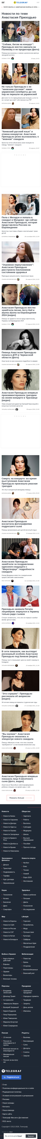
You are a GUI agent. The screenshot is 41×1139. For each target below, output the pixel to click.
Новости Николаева (11, 851)
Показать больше (16, 798)
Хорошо (31, 1136)
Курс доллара (8, 879)
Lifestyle (25, 917)
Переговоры (8, 968)
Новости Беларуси (10, 939)
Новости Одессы (9, 827)
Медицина (27, 831)
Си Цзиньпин (8, 1000)
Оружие (6, 971)
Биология (7, 902)
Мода (25, 928)
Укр (38, 2)
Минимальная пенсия (8, 1055)
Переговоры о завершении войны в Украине (21, 7)
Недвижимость (9, 872)
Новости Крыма (9, 847)
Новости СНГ (8, 932)
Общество (26, 811)
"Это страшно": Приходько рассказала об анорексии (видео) (17, 696)
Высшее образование (28, 839)
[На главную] (20, 2)
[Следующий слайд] (39, 7)
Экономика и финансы (7, 859)
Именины (27, 1011)
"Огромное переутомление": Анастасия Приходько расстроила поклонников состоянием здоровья (18, 269)
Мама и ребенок (29, 895)
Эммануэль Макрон (11, 1003)
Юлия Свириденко (10, 1026)
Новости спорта (28, 858)
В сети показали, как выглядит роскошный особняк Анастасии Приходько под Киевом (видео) (20, 654)
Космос (6, 898)
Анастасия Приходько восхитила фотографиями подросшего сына (17, 524)
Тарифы (6, 876)
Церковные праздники (27, 992)
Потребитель (28, 925)
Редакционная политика (12, 1092)
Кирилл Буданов (9, 1011)
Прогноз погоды (29, 847)
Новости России (9, 928)
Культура (26, 936)
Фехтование (28, 881)
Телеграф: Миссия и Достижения (15, 1118)
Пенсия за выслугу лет (10, 1061)
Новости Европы (10, 921)
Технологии (7, 895)
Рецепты (25, 1033)
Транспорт (7, 868)
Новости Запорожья (11, 834)
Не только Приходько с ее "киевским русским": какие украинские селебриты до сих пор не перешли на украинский (19, 90)
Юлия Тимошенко (10, 1018)
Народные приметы (31, 996)
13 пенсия (7, 1037)
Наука (4, 890)
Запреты (26, 1003)
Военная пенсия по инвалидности (10, 1050)
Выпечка (26, 1037)
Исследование (29, 909)
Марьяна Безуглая (10, 1022)
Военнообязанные (30, 970)
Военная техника (10, 979)
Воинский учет (28, 973)
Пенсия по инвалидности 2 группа (9, 1043)
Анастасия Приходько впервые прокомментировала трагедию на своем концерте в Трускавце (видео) (20, 397)
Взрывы (6, 964)
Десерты (26, 1048)
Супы (25, 1045)
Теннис (26, 870)
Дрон (5, 906)
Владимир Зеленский (7, 992)
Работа (26, 820)
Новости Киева (9, 816)
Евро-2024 (27, 877)
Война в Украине (9, 954)
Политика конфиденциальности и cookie (18, 1088)
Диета (25, 902)
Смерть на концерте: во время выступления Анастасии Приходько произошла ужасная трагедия (20, 482)
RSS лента (7, 1121)
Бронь (25, 962)
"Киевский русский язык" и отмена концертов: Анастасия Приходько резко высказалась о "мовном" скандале (20, 135)
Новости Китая (9, 936)
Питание (26, 898)
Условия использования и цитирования (18, 1096)
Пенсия (5, 1033)
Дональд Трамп (9, 996)
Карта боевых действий (8, 959)
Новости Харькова (10, 820)
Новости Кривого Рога (10, 839)
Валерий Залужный (11, 1007)
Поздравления (29, 947)
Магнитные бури (29, 943)
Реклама (6, 1099)
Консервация (28, 1041)
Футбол (26, 863)
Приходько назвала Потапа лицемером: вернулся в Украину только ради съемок (20, 611)
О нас (5, 1085)
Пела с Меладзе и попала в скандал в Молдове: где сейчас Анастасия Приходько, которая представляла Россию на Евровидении (19, 222)
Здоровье (26, 890)
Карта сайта (7, 1114)
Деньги (6, 865)
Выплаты (27, 823)
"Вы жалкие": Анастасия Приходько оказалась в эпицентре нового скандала (17, 736)
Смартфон (7, 909)
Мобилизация (27, 954)
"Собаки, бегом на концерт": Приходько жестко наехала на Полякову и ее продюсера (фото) (20, 47)
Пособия (26, 844)
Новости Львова (9, 831)
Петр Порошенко (10, 1015)
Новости (5, 811)
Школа (25, 834)
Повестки (27, 958)
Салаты (26, 1052)
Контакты (6, 1107)
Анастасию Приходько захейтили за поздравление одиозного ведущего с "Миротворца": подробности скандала (18, 566)
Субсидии (27, 827)
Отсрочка (27, 966)
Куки (19, 1136)
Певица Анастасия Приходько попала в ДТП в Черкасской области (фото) (19, 355)
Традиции (27, 1000)
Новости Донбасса (10, 844)
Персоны (5, 986)
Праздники (26, 986)
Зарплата (27, 816)
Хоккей (26, 874)
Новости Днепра (9, 823)
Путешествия (28, 932)
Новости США (8, 925)
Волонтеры (7, 975)
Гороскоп (26, 921)
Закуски (26, 1056)
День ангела (28, 1007)
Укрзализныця (8, 883)
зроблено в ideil (7, 1132)
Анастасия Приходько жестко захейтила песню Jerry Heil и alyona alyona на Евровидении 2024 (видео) (19, 311)
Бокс (25, 866)
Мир (3, 917)
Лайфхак (26, 939)
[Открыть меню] (3, 2)
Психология (28, 906)
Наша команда (8, 1110)
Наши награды (8, 1103)
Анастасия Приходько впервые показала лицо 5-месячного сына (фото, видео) (20, 779)
